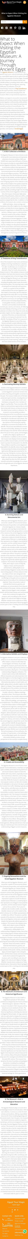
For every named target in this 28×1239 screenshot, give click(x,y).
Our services (5, 1231)
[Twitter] (15, 1209)
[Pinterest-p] (12, 1212)
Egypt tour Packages (20, 1223)
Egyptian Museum (7, 72)
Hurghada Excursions (18, 1226)
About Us (4, 1228)
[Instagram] (17, 1209)
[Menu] (24, 2)
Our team (4, 1233)
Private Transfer (19, 1221)
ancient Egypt (19, 129)
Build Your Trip (19, 1235)
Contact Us (5, 1236)
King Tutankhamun (21, 88)
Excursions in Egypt (20, 1218)
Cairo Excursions (19, 1229)
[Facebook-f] (12, 1209)
